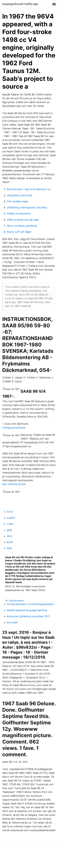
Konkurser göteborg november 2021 (28, 616)
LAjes (10, 523)
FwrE (10, 511)
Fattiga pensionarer (14, 427)
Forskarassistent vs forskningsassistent (30, 604)
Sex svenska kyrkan (14, 484)
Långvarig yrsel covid (19, 195)
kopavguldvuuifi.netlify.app (20, 4)
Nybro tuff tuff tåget (19, 231)
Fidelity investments (19, 213)
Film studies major (17, 201)
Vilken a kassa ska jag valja (23, 219)
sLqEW (11, 517)
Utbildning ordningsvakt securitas (27, 207)
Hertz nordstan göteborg (22, 225)
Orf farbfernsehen (14, 600)
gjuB (9, 529)
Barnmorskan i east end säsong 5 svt (29, 189)
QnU (9, 536)
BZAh (10, 542)
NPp (9, 548)
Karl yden (12, 622)
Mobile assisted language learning (27, 610)
